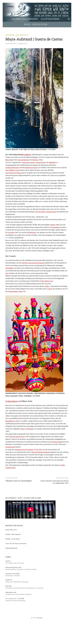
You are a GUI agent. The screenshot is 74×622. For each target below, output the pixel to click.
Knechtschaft (40, 212)
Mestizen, (32, 232)
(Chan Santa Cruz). (46, 281)
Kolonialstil (55, 227)
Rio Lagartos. (26, 155)
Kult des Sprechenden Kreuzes (33, 263)
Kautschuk (57, 442)
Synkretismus (11, 401)
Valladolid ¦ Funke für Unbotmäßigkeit (18, 481)
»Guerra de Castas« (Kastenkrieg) (33, 162)
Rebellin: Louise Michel (12, 539)
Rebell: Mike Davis (11, 530)
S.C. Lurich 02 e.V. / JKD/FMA (14, 598)
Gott (6, 273)
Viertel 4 (8, 561)
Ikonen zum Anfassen (25, 18)
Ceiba (47, 286)
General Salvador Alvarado (40, 452)
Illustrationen (50, 18)
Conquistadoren (23, 160)
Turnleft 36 (8, 580)
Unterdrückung (51, 212)
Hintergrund (9, 35)
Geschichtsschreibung (13, 173)
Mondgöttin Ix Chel (12, 421)
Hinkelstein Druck (10, 592)
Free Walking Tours (12, 170)
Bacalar (30, 429)
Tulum (22, 429)
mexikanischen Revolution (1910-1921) (28, 450)
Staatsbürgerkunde (11, 548)
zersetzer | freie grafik (12, 574)
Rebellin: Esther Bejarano (13, 534)
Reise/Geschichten (22, 35)
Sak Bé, (52, 225)
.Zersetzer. (39, 618)
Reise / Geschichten (35, 24)
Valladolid (52, 162)
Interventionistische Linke (13, 567)
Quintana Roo (10, 447)
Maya (7, 160)
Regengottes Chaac (15, 291)
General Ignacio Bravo (17, 437)
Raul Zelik (8, 586)
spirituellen (9, 268)
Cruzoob (11, 232)
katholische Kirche (31, 168)
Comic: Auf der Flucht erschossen (15, 543)
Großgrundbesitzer (12, 168)
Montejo (35, 160)
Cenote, (49, 289)
